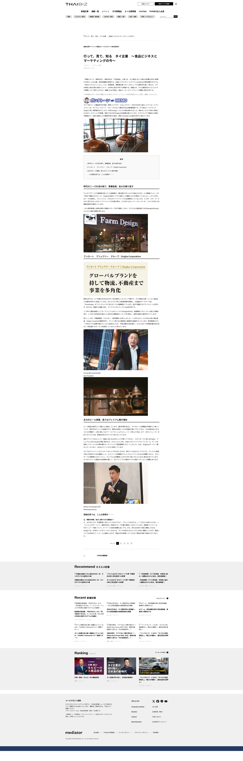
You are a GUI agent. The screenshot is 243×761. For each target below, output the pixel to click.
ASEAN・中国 (108, 17)
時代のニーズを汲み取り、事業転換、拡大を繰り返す (104, 163)
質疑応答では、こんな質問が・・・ (101, 174)
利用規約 (77, 714)
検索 (175, 16)
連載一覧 (95, 11)
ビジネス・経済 (80, 17)
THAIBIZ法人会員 (156, 11)
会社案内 (96, 732)
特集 (68, 17)
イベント (105, 11)
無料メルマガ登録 (164, 4)
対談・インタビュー (147, 17)
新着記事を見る (161, 598)
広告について (146, 4)
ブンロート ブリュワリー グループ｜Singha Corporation (107, 167)
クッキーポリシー (124, 732)
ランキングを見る (160, 652)
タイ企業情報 (130, 11)
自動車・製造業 (94, 17)
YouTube (143, 11)
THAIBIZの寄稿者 (108, 732)
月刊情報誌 (117, 11)
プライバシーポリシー (88, 714)
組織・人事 (121, 17)
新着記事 (85, 11)
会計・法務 (133, 17)
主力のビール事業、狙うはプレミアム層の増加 (102, 171)
